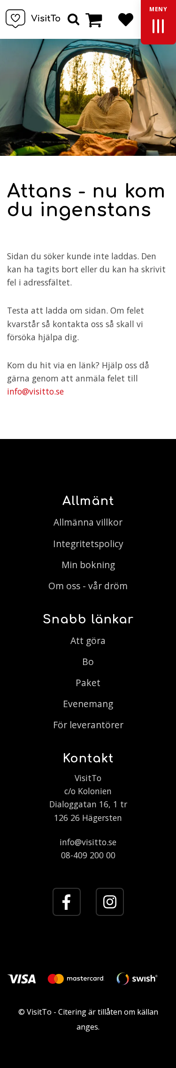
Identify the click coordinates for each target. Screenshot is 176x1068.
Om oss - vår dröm (88, 585)
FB (67, 902)
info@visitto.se (35, 391)
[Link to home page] (33, 18)
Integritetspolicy (88, 543)
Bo (88, 661)
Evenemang (88, 703)
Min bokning (88, 564)
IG (110, 902)
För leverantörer (88, 724)
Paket (88, 682)
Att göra (88, 640)
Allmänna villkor (88, 522)
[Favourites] (125, 19)
